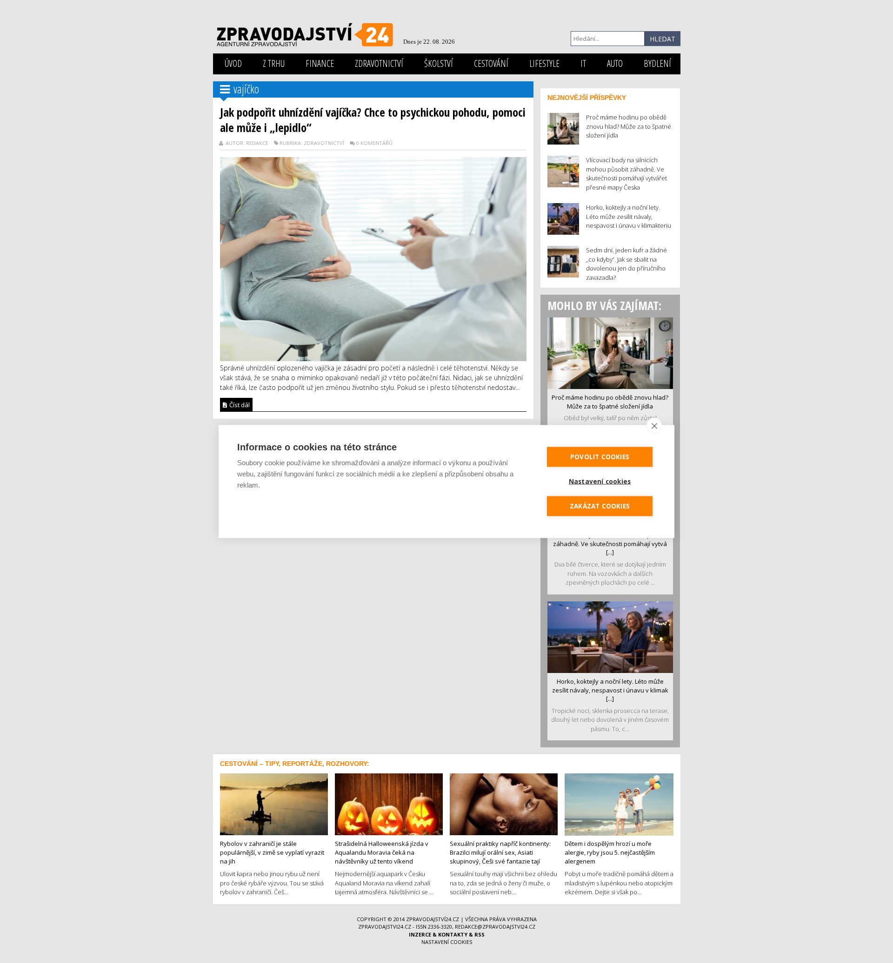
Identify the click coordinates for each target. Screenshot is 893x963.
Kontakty (452, 934)
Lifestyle (544, 63)
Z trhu (274, 63)
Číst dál (239, 405)
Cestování (491, 63)
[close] (654, 426)
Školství (438, 63)
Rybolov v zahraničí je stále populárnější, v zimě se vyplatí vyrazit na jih (272, 852)
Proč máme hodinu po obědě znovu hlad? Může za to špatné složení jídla (610, 401)
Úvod (233, 63)
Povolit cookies (599, 457)
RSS (479, 934)
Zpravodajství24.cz (432, 919)
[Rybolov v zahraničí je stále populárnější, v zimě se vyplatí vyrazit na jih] (274, 803)
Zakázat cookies (600, 506)
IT (583, 63)
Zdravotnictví (379, 63)
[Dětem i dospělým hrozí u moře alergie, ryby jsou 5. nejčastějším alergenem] (619, 803)
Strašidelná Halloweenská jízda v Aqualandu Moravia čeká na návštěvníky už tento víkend (381, 852)
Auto (615, 63)
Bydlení (657, 63)
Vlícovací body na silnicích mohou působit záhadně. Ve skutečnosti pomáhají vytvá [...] (610, 543)
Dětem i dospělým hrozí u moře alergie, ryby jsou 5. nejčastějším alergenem (610, 852)
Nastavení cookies (446, 941)
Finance (320, 63)
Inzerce (420, 934)
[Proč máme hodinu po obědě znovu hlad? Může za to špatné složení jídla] (610, 352)
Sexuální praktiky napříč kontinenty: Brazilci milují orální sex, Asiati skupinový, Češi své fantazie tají (500, 852)
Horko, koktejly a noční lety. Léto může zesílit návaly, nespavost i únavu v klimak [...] (610, 690)
